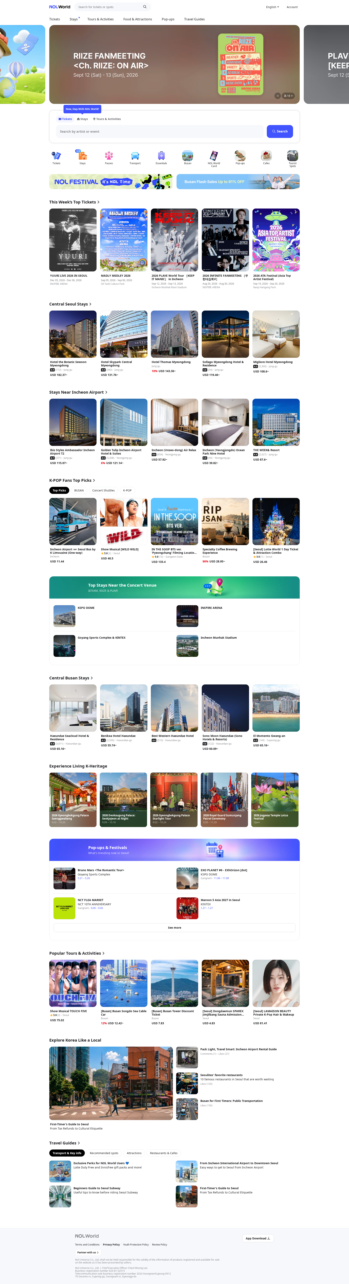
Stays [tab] (84, 119)
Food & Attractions (137, 19)
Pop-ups (168, 19)
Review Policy (159, 1244)
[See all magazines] (291, 95)
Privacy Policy (111, 1244)
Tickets (54, 19)
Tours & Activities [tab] (108, 119)
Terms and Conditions (87, 1244)
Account (292, 7)
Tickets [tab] (67, 119)
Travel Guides (194, 19)
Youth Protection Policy (136, 1244)
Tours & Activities (100, 19)
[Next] (291, 64)
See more (174, 927)
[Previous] (57, 64)
